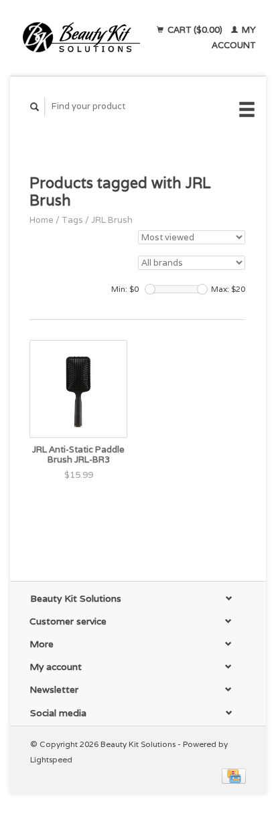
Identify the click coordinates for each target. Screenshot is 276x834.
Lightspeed (51, 759)
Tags (72, 220)
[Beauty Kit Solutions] (81, 38)
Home (41, 220)
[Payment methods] (234, 774)
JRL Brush (112, 220)
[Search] (35, 106)
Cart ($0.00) (194, 29)
